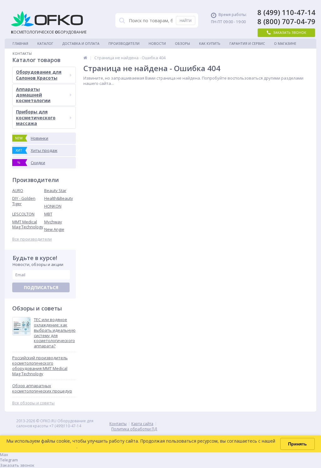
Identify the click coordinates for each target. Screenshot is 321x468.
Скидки (31, 162)
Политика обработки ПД (134, 429)
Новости (157, 43)
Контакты (22, 53)
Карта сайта (142, 423)
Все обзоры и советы (33, 403)
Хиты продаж (37, 150)
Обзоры (182, 43)
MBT (48, 214)
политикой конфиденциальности (41, 447)
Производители (123, 43)
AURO (17, 190)
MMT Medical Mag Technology (27, 224)
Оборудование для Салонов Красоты (38, 75)
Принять (297, 443)
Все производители (32, 239)
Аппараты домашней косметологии (33, 94)
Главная (20, 43)
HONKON (52, 206)
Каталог (45, 43)
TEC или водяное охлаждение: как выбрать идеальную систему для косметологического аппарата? (55, 333)
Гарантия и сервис (247, 43)
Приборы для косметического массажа (35, 117)
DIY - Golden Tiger (23, 200)
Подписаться (41, 287)
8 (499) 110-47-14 (286, 12)
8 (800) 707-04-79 (286, 21)
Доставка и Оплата (80, 43)
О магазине (285, 43)
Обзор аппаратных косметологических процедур (42, 388)
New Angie (54, 229)
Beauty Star (55, 190)
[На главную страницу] (85, 57)
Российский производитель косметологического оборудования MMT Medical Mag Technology (40, 366)
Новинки (31, 138)
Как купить (209, 43)
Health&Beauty (58, 198)
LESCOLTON (23, 214)
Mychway (53, 222)
